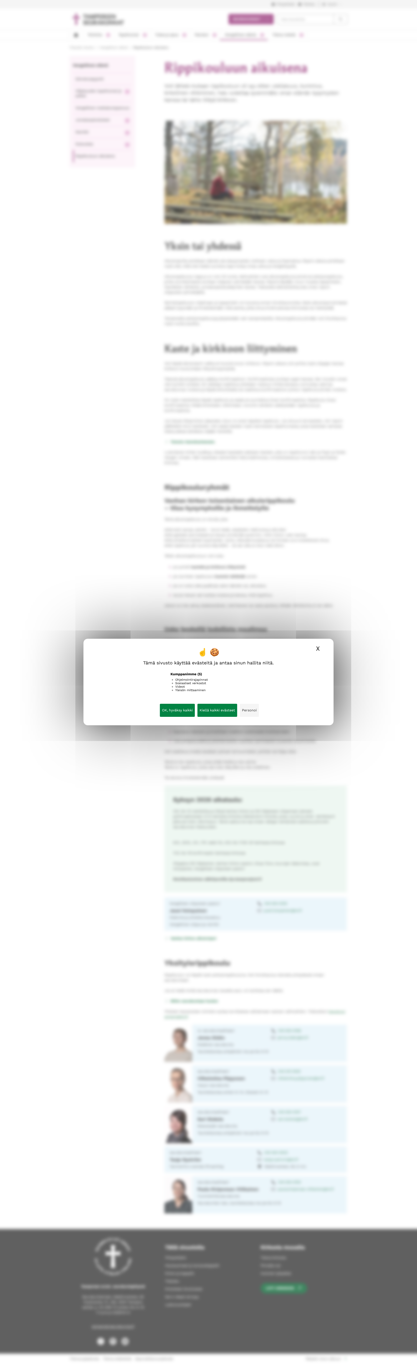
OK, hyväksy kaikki (177, 710)
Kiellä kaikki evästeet (217, 710)
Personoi (249, 710)
